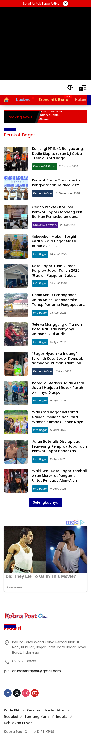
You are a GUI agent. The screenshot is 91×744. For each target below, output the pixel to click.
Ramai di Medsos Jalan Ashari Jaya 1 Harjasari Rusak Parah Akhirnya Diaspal (58, 388)
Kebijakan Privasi (18, 722)
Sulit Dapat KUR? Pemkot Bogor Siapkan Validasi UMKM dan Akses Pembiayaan (36, 117)
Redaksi (11, 716)
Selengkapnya (45, 502)
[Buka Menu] (81, 89)
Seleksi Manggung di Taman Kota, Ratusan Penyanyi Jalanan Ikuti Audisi (57, 329)
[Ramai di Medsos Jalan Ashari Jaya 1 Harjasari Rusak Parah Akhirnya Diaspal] (16, 393)
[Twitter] (17, 693)
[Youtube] (35, 693)
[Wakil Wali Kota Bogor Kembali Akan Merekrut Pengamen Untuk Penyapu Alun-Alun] (16, 481)
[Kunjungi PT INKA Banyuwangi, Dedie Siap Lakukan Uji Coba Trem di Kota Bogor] (16, 159)
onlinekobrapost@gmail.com (36, 671)
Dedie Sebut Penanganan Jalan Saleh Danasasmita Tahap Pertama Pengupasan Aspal (57, 302)
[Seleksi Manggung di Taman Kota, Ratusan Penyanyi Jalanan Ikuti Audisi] (16, 334)
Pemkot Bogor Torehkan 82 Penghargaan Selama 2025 (56, 183)
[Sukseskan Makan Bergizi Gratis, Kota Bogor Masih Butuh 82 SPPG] (16, 246)
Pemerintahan (42, 193)
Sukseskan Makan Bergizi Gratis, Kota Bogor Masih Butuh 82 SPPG (54, 241)
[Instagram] (26, 693)
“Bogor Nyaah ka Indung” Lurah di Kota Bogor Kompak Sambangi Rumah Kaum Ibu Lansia (57, 360)
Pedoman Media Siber (46, 710)
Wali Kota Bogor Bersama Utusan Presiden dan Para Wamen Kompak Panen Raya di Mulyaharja (57, 419)
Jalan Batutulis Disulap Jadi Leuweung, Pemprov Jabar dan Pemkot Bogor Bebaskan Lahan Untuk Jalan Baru (59, 448)
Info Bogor (40, 254)
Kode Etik (12, 710)
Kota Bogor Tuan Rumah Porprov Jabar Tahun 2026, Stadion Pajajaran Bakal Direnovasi (56, 273)
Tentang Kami (37, 716)
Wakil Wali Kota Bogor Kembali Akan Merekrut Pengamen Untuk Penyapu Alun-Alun (59, 475)
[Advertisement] (45, 43)
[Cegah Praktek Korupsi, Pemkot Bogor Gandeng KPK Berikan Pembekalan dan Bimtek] (16, 217)
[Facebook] (8, 693)
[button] (70, 87)
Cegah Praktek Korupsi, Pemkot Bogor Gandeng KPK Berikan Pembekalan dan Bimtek (57, 214)
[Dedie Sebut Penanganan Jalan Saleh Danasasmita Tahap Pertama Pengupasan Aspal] (16, 305)
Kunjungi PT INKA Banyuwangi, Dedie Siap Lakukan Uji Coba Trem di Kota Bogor (58, 153)
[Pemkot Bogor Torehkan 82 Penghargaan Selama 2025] (16, 188)
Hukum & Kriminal (45, 225)
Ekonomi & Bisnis (44, 166)
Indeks (62, 716)
